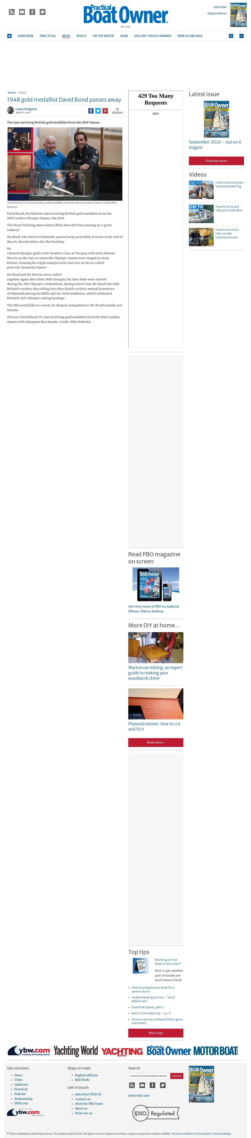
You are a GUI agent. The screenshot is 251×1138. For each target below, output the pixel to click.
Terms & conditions (182, 1133)
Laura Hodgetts (26, 109)
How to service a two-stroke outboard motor (227, 233)
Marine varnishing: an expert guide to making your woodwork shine (155, 673)
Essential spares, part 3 (148, 1007)
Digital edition (217, 13)
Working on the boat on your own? (168, 961)
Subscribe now (139, 1095)
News (22, 92)
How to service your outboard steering (230, 184)
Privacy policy (203, 1133)
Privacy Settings (222, 1133)
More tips (156, 1033)
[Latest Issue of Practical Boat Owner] (238, 15)
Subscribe (220, 7)
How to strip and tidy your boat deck (229, 208)
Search (176, 1076)
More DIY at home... (154, 625)
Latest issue (204, 94)
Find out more (216, 161)
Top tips (138, 952)
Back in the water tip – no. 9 (151, 1013)
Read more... (156, 742)
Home (12, 92)
